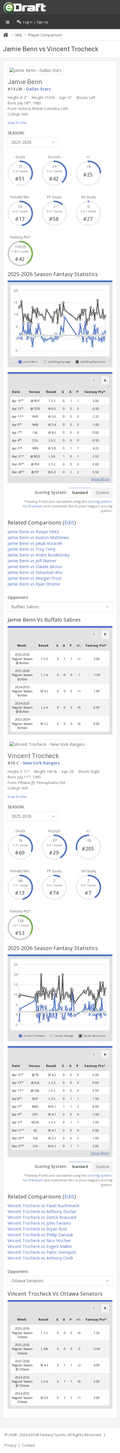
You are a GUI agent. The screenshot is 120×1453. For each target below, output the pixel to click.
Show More (100, 478)
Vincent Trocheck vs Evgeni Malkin (40, 1246)
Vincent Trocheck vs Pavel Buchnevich (43, 1205)
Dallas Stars (38, 89)
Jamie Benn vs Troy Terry (31, 549)
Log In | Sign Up (34, 22)
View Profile (17, 122)
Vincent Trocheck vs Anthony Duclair (42, 1211)
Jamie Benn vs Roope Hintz (33, 531)
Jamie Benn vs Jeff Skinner (32, 560)
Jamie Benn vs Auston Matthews (38, 537)
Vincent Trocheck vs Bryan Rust (37, 1229)
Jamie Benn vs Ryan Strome (34, 584)
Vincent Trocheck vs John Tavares (39, 1223)
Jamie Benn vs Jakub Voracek (35, 543)
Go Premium (32, 506)
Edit (69, 522)
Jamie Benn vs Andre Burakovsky (39, 555)
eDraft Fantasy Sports (47, 1434)
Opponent (18, 597)
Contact (28, 1445)
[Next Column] (105, 380)
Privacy (10, 1445)
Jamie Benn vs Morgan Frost (34, 578)
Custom (102, 492)
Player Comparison (45, 35)
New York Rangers (41, 763)
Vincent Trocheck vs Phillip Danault (40, 1234)
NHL (18, 35)
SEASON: (16, 133)
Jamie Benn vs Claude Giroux (35, 566)
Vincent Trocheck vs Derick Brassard (42, 1217)
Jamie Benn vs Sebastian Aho (35, 572)
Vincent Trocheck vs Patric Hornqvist (42, 1252)
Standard (80, 492)
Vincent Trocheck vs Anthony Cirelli (40, 1258)
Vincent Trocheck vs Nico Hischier (39, 1240)
